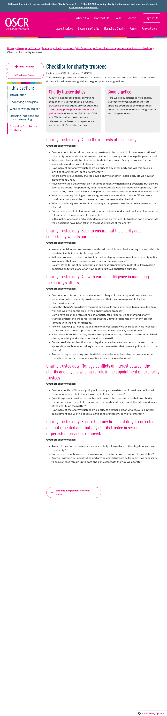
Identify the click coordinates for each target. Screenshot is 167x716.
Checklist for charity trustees (23, 128)
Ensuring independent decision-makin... (73, 492)
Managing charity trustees (58, 48)
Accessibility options (153, 713)
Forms (133, 28)
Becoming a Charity (88, 28)
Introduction (18, 95)
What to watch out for (25, 109)
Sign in (150, 18)
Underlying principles (24, 102)
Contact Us (101, 18)
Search (131, 18)
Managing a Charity (114, 28)
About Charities (64, 28)
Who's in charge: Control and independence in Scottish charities (114, 48)
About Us (82, 18)
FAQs (117, 18)
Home (10, 48)
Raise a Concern (150, 28)
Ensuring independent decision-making (24, 118)
